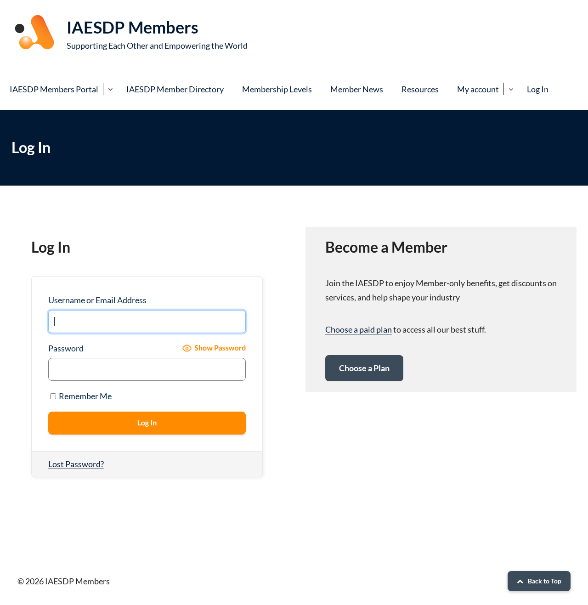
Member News (356, 89)
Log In (537, 89)
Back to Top (544, 581)
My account (478, 89)
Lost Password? (76, 464)
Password (66, 348)
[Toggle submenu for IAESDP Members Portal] (110, 89)
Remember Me (84, 396)
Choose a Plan (364, 368)
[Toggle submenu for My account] (510, 89)
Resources (420, 89)
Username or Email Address (97, 300)
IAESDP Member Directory (175, 89)
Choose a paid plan (358, 329)
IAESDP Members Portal (54, 89)
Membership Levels (277, 89)
